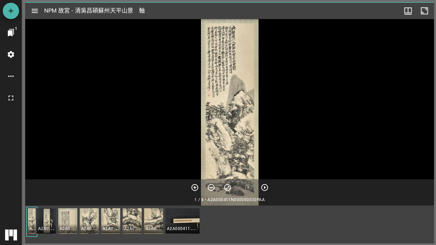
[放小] (211, 187)
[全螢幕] (11, 98)
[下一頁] (264, 187)
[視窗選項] (408, 11)
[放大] (195, 187)
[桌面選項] (11, 76)
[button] (32, 221)
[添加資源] (11, 11)
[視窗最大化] (424, 11)
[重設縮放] (227, 187)
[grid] (229, 224)
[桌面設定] (11, 54)
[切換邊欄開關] (35, 11)
